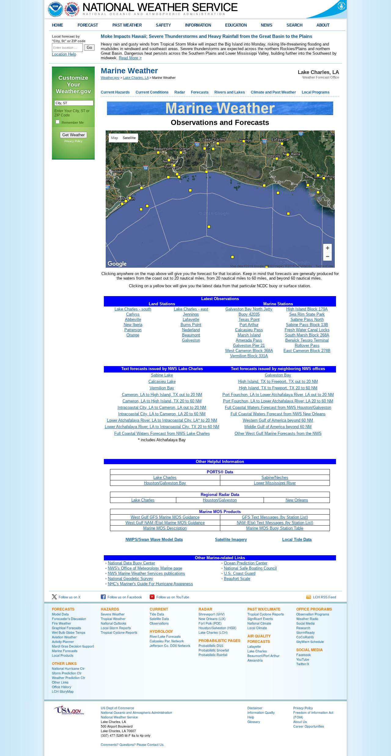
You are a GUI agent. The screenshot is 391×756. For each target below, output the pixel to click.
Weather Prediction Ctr (68, 677)
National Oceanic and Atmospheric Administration (136, 712)
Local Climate (257, 628)
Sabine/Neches (274, 477)
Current (159, 609)
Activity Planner (63, 641)
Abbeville (133, 319)
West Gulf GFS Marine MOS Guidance (165, 517)
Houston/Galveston (220, 500)
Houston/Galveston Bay (165, 483)
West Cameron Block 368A (249, 350)
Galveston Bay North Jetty (248, 309)
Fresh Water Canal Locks (307, 330)
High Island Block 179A (307, 309)
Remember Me (73, 122)
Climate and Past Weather (273, 92)
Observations (159, 623)
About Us (300, 721)
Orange (132, 335)
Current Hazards (115, 92)
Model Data (60, 614)
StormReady (305, 632)
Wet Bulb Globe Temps (68, 632)
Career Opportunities (308, 726)
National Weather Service (119, 717)
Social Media (305, 623)
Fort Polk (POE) (210, 623)
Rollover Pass (307, 345)
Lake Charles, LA (135, 77)
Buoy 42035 (249, 314)
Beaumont (191, 335)
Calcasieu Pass (249, 330)
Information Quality (261, 712)
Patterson (132, 330)
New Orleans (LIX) (212, 618)
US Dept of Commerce (117, 708)
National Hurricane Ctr (68, 668)
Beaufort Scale (237, 578)
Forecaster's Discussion (69, 618)
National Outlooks (113, 623)
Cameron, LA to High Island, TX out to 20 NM (162, 394)
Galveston (191, 340)
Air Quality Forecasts (259, 638)
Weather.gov (110, 77)
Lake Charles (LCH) (213, 632)
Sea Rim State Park (307, 314)
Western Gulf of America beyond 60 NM (278, 420)
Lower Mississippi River (275, 483)
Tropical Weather (113, 618)
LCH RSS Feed (323, 597)
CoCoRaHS (305, 637)
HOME (57, 25)
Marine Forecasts (64, 650)
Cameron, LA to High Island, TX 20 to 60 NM (162, 401)
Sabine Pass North (307, 319)
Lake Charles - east (191, 309)
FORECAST (88, 25)
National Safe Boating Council (250, 568)
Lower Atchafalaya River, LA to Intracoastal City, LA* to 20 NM (162, 420)
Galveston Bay (278, 375)
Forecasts (200, 92)
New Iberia (133, 324)
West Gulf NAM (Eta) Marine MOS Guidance (165, 522)
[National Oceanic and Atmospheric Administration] (54, 9)
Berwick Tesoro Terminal (307, 340)
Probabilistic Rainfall (213, 654)
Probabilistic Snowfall (214, 650)
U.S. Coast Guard (239, 573)
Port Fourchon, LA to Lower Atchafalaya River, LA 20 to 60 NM (278, 401)
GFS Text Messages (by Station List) (275, 517)
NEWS (266, 25)
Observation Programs (312, 614)
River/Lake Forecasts (165, 636)
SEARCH (294, 25)
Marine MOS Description (165, 528)
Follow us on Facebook (124, 597)
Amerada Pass (249, 340)
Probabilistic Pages (219, 640)
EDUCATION (236, 25)
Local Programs (316, 92)
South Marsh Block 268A (307, 335)
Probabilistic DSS (211, 645)
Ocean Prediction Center (245, 563)
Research (303, 628)
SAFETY (163, 25)
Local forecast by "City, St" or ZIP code (69, 38)
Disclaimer (254, 708)
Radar (179, 92)
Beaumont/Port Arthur (263, 655)
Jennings (191, 314)
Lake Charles (165, 477)
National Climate (259, 623)
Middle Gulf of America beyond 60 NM (278, 426)
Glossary (253, 721)
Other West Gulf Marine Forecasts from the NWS (278, 433)
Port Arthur (248, 324)
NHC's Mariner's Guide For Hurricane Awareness (150, 584)
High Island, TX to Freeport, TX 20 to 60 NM (278, 388)
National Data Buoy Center (131, 563)
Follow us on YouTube (172, 597)
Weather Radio (307, 618)
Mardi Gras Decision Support (73, 646)
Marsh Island (249, 335)
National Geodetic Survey (130, 578)
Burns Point (191, 324)
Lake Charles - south (133, 309)
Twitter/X (302, 664)
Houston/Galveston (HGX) (217, 628)
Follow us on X (68, 597)
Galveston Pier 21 (249, 345)
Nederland (191, 330)
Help (250, 717)
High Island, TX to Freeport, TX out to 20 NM (278, 381)
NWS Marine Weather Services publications (146, 573)
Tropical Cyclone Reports (119, 632)
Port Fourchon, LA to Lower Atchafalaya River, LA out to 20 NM (278, 394)
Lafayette (191, 319)
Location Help (64, 54)
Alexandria (255, 660)
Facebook (303, 654)
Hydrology (161, 631)
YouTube (302, 659)
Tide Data (157, 614)
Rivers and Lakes (229, 92)
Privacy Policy (73, 141)
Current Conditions (152, 92)
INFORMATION (198, 25)
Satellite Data (159, 618)
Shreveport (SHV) (212, 614)
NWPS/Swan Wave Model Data (154, 539)
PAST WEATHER (127, 25)
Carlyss (133, 314)
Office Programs (314, 609)
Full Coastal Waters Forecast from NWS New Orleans (278, 414)
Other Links (64, 663)
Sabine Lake (162, 375)
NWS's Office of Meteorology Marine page (145, 568)
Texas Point (249, 319)
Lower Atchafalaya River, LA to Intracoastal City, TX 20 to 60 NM (162, 426)
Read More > (130, 58)
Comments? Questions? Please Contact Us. (132, 744)
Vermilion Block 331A (249, 356)
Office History (61, 686)
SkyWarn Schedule (310, 641)
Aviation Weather (64, 637)
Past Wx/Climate (263, 609)
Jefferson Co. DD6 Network (170, 645)
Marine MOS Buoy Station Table (274, 528)
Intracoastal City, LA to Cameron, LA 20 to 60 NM (162, 414)
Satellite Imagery (231, 539)
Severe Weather (113, 614)
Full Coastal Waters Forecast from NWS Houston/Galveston (278, 407)
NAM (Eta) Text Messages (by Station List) (275, 522)
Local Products (62, 655)
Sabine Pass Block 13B (307, 324)
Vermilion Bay (162, 388)
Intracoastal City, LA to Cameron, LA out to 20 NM (162, 407)
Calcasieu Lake (162, 381)
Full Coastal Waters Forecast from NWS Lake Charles (162, 433)
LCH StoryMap (63, 691)
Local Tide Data (297, 539)
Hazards (110, 609)
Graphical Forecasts (66, 628)
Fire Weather (61, 623)
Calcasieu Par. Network (167, 641)
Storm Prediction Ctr (67, 673)
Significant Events (260, 618)
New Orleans (297, 500)
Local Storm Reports (116, 628)
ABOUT (322, 25)
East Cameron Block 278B (307, 350)
